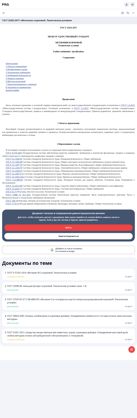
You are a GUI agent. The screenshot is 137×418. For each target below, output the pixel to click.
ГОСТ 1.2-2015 (81, 108)
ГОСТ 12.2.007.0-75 (15, 174)
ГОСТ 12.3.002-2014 (15, 177)
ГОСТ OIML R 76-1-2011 (18, 195)
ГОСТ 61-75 (11, 192)
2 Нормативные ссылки (16, 69)
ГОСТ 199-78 (12, 201)
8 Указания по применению (18, 87)
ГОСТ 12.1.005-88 (14, 162)
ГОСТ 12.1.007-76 (14, 165)
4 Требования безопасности (18, 75)
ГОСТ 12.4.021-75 (14, 189)
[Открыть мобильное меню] (132, 4)
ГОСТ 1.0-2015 (128, 105)
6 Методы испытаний (16, 81)
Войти (68, 227)
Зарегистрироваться (68, 236)
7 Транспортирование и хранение (21, 84)
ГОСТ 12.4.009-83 (14, 180)
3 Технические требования (18, 72)
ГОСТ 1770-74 (12, 204)
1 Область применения (16, 66)
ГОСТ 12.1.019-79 (14, 168)
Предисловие (12, 63)
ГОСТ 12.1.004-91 (14, 159)
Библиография (12, 90)
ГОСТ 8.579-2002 (14, 153)
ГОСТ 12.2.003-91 (14, 171)
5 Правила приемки (15, 78)
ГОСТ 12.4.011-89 (14, 186)
